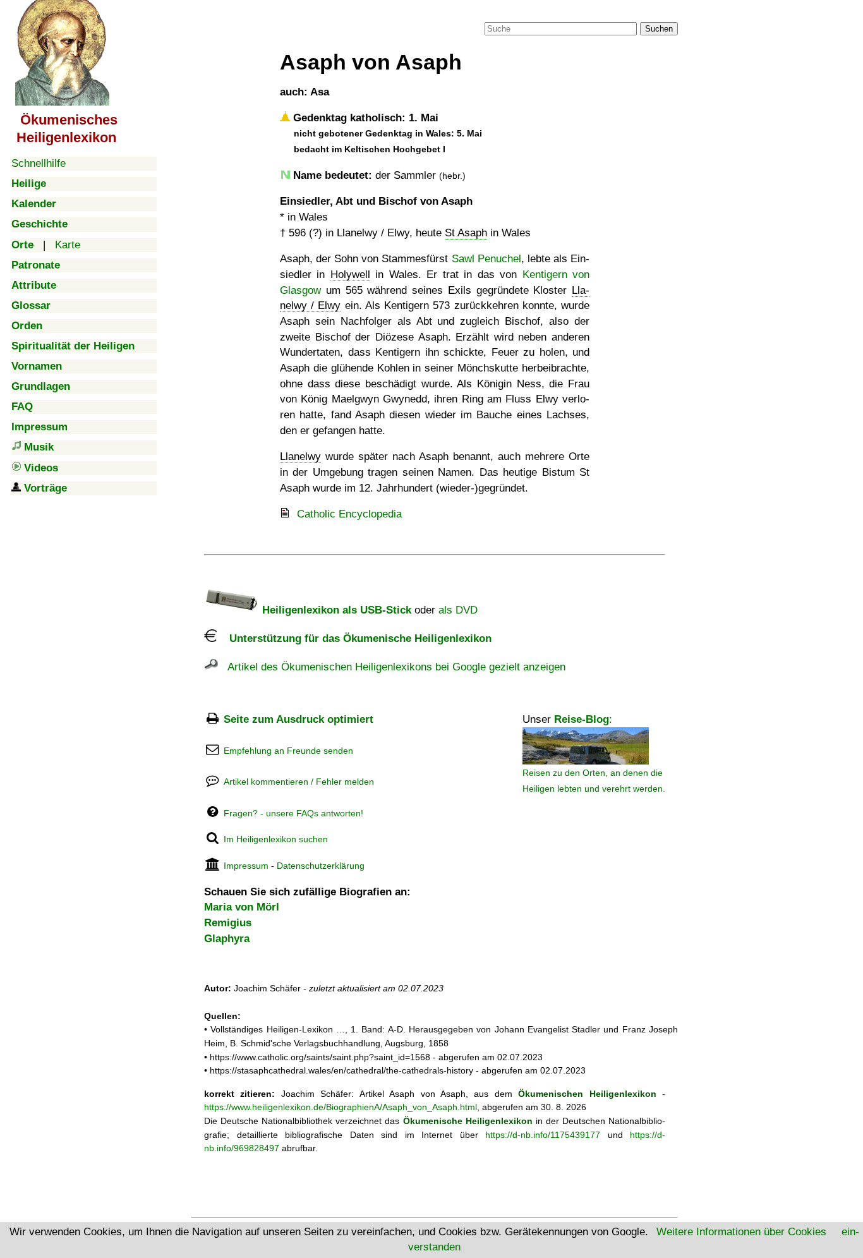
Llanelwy (300, 457)
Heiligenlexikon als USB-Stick (335, 610)
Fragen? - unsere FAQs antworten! (293, 813)
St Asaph (466, 233)
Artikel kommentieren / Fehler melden (299, 782)
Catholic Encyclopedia (349, 514)
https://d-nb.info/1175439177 (542, 1135)
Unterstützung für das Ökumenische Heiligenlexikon (354, 638)
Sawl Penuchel (486, 259)
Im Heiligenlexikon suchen (276, 839)
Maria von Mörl (241, 907)
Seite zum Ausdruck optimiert (298, 719)
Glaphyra (227, 939)
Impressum (246, 866)
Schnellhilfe (38, 163)
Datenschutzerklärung (321, 866)
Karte (67, 245)
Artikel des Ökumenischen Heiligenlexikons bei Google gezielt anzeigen (391, 667)
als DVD (458, 610)
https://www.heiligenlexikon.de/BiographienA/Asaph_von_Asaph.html (340, 1107)
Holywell (350, 275)
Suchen (659, 28)
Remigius (227, 923)
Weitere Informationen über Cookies (741, 1232)
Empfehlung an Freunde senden (288, 751)
